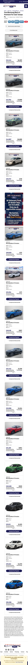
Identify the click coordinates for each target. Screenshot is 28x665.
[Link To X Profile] (8, 649)
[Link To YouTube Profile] (11, 649)
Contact (22, 651)
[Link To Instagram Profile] (13, 649)
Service (11, 651)
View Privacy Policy (19, 662)
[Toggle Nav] (26, 6)
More (13, 64)
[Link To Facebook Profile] (6, 649)
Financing (17, 651)
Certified (6, 651)
